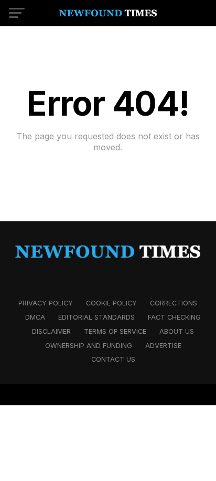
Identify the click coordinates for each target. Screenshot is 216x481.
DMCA (35, 317)
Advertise (163, 346)
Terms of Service (115, 331)
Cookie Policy (111, 303)
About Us (176, 331)
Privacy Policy (45, 303)
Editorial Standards (96, 317)
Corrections (173, 303)
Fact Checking (174, 317)
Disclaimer (51, 331)
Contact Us (113, 359)
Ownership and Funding (88, 346)
